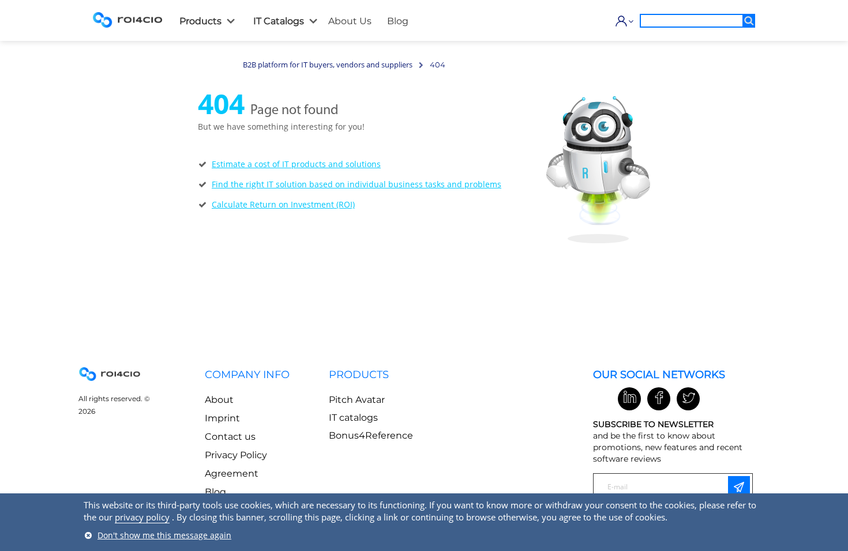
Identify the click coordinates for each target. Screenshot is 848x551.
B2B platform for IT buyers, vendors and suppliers (327, 64)
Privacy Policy (236, 455)
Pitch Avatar (357, 399)
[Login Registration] (622, 21)
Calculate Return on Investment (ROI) (283, 204)
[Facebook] (658, 398)
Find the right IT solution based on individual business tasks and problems (356, 184)
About (219, 399)
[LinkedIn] (629, 398)
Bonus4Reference (371, 435)
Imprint (222, 418)
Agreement (231, 473)
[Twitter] (688, 398)
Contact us (230, 436)
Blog (215, 491)
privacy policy (142, 517)
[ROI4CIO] (127, 19)
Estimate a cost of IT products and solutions (296, 163)
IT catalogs (353, 417)
